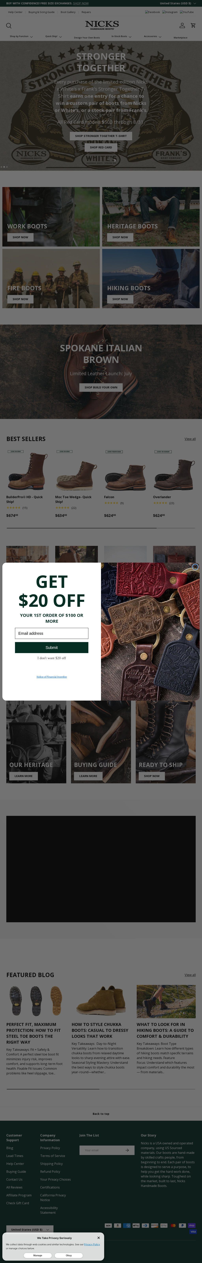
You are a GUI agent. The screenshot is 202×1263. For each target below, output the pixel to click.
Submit (52, 647)
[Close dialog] (195, 567)
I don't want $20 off (51, 657)
